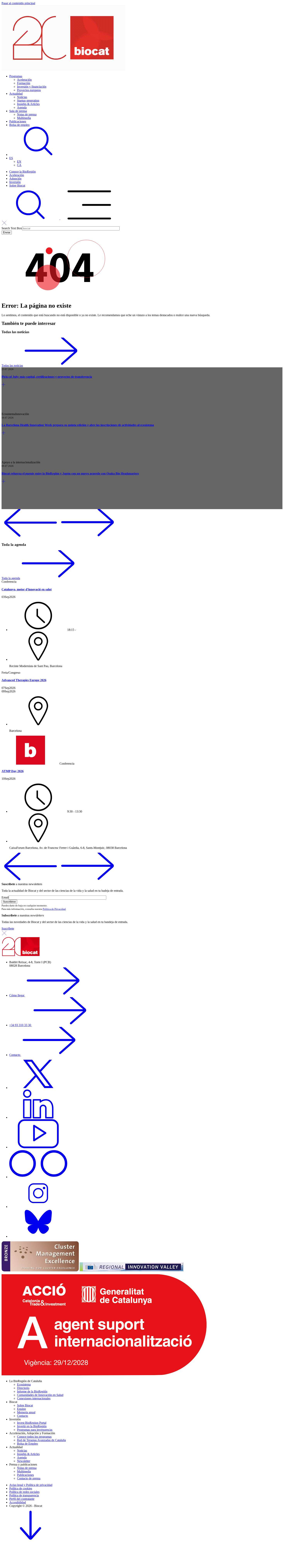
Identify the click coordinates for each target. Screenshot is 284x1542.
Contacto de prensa (28, 1478)
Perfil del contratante (21, 1498)
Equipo (21, 1408)
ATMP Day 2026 (13, 771)
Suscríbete (8, 928)
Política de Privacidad (54, 909)
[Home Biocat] (63, 69)
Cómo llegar (17, 995)
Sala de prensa (18, 111)
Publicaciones (17, 121)
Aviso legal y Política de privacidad (30, 1485)
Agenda (22, 107)
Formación (23, 83)
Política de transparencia (24, 1495)
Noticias (22, 97)
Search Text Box (12, 228)
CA (19, 165)
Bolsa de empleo (19, 125)
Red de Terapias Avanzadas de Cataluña (41, 1440)
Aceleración (24, 79)
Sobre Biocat (17, 185)
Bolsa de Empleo (27, 1443)
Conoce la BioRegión (22, 171)
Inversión (15, 182)
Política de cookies (20, 1488)
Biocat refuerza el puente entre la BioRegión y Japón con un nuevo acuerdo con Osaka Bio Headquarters (70, 473)
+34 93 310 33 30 (20, 1025)
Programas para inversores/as (34, 1429)
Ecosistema (24, 1384)
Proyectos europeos (29, 90)
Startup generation (28, 100)
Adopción (15, 178)
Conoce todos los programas (34, 1436)
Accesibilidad (17, 1502)
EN (19, 161)
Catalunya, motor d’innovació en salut (27, 589)
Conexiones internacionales (33, 1398)
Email (5, 897)
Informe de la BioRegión (32, 1391)
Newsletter (23, 1461)
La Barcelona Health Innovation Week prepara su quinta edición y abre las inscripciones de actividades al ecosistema (78, 425)
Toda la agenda (11, 578)
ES (11, 158)
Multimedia (24, 118)
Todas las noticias (12, 365)
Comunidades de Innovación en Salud (40, 1395)
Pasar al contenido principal (18, 3)
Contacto (15, 1054)
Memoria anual (26, 1412)
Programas (15, 76)
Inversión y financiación (31, 86)
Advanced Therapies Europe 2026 (24, 680)
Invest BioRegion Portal (31, 1422)
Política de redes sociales (24, 1492)
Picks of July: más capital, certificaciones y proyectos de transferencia (47, 376)
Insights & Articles (28, 104)
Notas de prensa (27, 114)
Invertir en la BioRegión (32, 1426)
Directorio (23, 1388)
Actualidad (16, 93)
